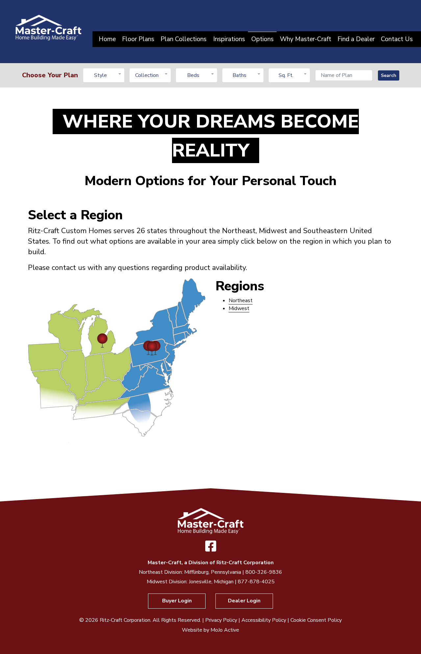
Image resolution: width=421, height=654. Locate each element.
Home (107, 39)
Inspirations (229, 39)
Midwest (239, 308)
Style (100, 75)
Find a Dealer (356, 39)
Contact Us (397, 39)
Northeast (241, 300)
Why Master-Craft (305, 39)
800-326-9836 (263, 572)
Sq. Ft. (286, 75)
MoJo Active (224, 630)
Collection (147, 75)
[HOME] (48, 27)
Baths (239, 75)
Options (262, 39)
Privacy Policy (221, 620)
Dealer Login (244, 600)
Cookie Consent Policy (316, 620)
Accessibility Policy (263, 620)
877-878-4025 (256, 581)
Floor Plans (138, 39)
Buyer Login (177, 600)
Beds (193, 75)
